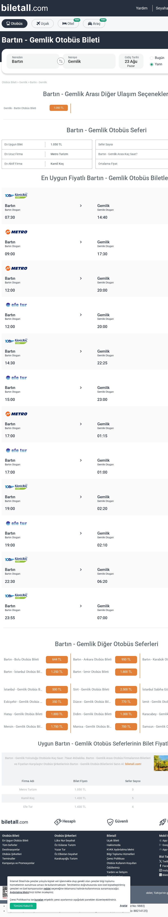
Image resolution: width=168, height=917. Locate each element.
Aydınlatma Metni (19, 892)
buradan (38, 899)
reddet (47, 888)
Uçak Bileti (113, 840)
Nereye (72, 57)
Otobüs (16, 23)
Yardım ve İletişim (117, 872)
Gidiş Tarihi (132, 57)
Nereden (17, 57)
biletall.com (133, 764)
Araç (98, 22)
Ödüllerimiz (113, 867)
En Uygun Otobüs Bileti (15, 840)
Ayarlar (123, 905)
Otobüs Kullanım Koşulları (121, 863)
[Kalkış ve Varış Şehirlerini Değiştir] (61, 61)
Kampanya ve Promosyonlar (18, 863)
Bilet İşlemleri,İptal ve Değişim (116, 878)
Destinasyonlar (11, 849)
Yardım (142, 8)
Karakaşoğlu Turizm (65, 858)
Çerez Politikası (116, 858)
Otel (73, 22)
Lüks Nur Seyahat (64, 840)
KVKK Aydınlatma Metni (120, 849)
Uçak (44, 23)
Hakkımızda (113, 845)
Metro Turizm (59, 154)
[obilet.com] (25, 11)
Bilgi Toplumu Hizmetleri (121, 854)
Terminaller (8, 858)
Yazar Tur (59, 849)
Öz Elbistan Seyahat (65, 854)
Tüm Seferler (9, 845)
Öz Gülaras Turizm (65, 845)
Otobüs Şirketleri (12, 854)
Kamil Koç (57, 164)
